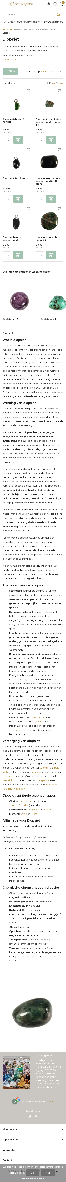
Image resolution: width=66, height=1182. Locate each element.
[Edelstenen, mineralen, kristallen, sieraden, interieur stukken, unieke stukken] (26, 4)
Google (50, 1101)
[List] (61, 82)
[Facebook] (30, 1117)
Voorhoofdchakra (19, 805)
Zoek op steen (30, 29)
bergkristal (43, 780)
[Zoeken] (59, 14)
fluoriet (40, 721)
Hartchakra (24, 801)
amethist (7, 776)
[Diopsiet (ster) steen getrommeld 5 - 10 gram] (49, 161)
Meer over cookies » (33, 1178)
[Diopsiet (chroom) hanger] (16, 102)
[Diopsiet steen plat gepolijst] (49, 220)
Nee (48, 1173)
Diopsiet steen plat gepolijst (47, 238)
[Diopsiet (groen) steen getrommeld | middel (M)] (49, 102)
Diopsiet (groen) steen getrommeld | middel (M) (49, 122)
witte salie (45, 767)
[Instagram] (36, 1117)
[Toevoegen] (18, 140)
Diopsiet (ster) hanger (16, 178)
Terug (9, 29)
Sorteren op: (33, 71)
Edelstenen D (46, 29)
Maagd (48, 809)
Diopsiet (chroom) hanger (13, 120)
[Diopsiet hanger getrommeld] (16, 220)
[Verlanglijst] (55, 4)
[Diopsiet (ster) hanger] (16, 161)
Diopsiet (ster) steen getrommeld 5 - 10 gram (48, 181)
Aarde (23, 813)
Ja (32, 1173)
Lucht (34, 813)
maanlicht (8, 780)
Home (17, 29)
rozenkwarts (37, 717)
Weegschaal (33, 809)
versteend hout (17, 730)
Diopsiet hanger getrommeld (12, 238)
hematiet (36, 772)
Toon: (49, 82)
